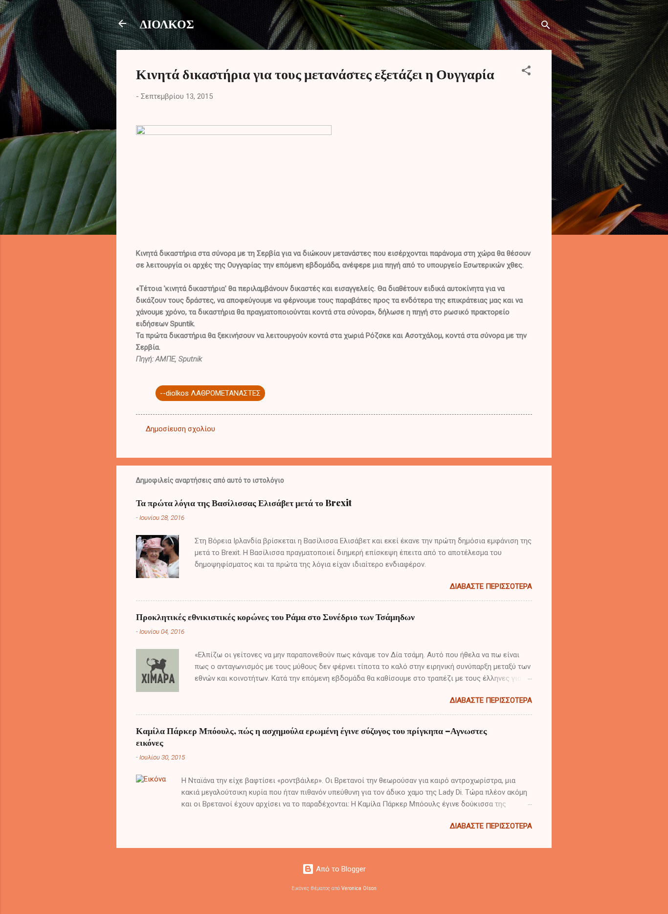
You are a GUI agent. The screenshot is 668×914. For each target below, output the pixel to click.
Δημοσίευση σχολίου (180, 428)
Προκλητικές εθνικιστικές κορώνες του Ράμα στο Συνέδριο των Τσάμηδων (275, 617)
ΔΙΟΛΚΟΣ (167, 23)
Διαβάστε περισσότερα (491, 586)
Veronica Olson (359, 888)
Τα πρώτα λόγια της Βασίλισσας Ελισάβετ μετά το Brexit (244, 503)
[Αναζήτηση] (546, 27)
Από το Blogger (340, 869)
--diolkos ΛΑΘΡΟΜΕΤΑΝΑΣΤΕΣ (210, 393)
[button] (526, 72)
